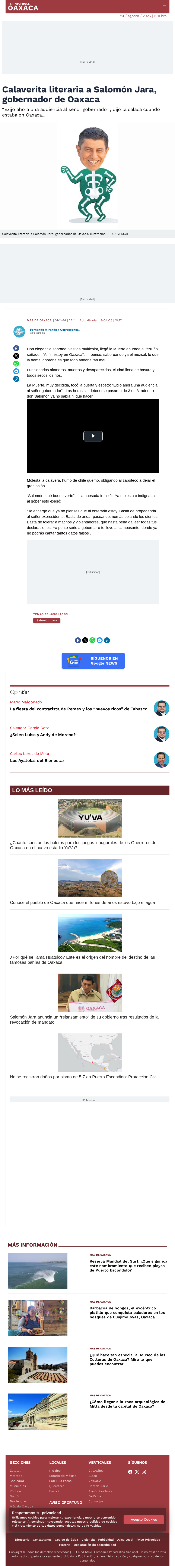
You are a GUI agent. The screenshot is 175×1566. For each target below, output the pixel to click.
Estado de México (63, 1475)
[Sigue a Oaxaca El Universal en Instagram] (145, 1472)
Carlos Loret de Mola (29, 753)
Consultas (96, 1501)
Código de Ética (66, 1539)
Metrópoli (17, 1475)
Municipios (18, 1486)
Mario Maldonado (26, 702)
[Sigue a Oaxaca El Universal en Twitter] (138, 1472)
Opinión (19, 691)
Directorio (22, 1539)
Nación (15, 1496)
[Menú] (164, 7)
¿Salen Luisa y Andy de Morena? (43, 734)
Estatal (15, 1470)
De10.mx (95, 1496)
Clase (93, 1475)
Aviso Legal (125, 1539)
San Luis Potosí (61, 1481)
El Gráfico (96, 1470)
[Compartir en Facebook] (16, 348)
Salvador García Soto (30, 728)
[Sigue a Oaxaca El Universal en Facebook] (131, 1472)
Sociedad (17, 1481)
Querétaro (56, 1486)
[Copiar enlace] (16, 379)
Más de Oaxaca (39, 320)
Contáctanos (42, 1539)
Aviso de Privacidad (87, 1525)
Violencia (88, 1539)
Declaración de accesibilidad (95, 1544)
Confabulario (98, 1486)
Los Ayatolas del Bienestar (37, 760)
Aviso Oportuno (100, 1491)
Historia (64, 1544)
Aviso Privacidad (148, 1539)
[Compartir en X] (16, 356)
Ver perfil (38, 333)
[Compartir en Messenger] (16, 371)
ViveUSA (95, 1481)
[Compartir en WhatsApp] (16, 363)
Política (15, 1491)
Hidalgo (55, 1470)
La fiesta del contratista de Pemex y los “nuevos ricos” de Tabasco (78, 708)
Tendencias (18, 1501)
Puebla (54, 1491)
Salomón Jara (46, 620)
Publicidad (106, 1539)
